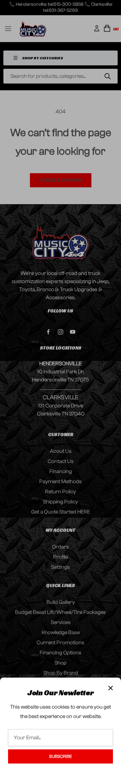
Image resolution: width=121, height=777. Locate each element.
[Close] (110, 688)
